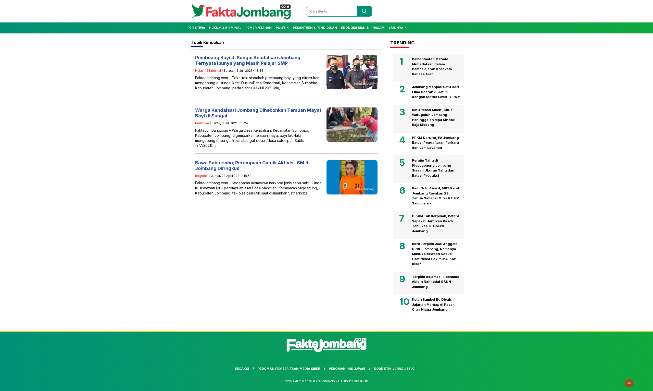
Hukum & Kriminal (225, 28)
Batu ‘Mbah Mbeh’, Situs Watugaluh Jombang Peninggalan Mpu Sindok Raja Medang (433, 117)
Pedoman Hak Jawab (347, 369)
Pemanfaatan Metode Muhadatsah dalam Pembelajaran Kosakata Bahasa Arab (432, 66)
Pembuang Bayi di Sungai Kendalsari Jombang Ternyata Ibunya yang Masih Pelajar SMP (247, 60)
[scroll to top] (629, 383)
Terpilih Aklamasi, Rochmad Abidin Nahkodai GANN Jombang (435, 282)
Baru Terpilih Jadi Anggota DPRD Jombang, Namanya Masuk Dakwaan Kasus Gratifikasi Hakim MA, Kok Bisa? (435, 254)
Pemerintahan (258, 28)
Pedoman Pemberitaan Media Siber (289, 369)
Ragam (379, 28)
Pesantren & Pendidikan (315, 28)
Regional (201, 176)
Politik (282, 28)
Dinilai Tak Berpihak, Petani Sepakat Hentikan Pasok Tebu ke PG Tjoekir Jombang (435, 223)
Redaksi (242, 369)
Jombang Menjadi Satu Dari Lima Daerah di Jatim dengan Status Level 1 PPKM (436, 92)
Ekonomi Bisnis (355, 28)
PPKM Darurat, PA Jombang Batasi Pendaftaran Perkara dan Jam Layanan (435, 143)
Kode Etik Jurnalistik (394, 369)
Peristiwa (196, 28)
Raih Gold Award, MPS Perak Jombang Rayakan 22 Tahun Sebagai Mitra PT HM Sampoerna (436, 195)
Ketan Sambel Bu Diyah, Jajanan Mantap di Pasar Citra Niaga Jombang (433, 304)
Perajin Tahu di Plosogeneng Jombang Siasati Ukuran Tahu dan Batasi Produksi (433, 167)
